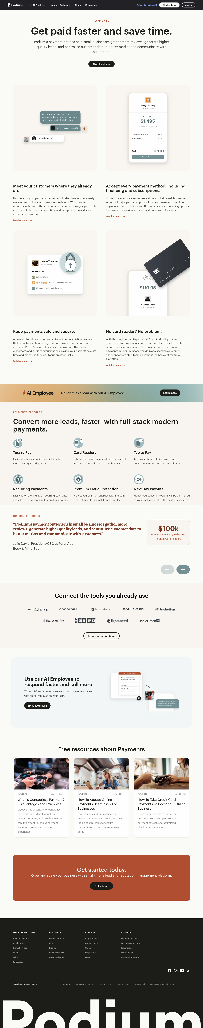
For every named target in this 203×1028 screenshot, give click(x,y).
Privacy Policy (105, 984)
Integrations (127, 947)
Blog (51, 943)
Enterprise (18, 962)
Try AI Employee (37, 705)
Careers (89, 947)
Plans (78, 4)
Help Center (90, 952)
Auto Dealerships (21, 938)
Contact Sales (91, 943)
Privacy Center (123, 984)
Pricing (52, 947)
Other (16, 957)
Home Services (20, 947)
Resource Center (57, 938)
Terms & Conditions (84, 984)
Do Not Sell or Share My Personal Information (155, 984)
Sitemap (66, 984)
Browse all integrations (101, 636)
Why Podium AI (92, 938)
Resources (91, 4)
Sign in (188, 5)
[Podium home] (15, 5)
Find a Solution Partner (132, 943)
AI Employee (39, 4)
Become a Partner (129, 938)
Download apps (56, 957)
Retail (15, 952)
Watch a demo (169, 5)
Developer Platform (130, 957)
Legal (87, 957)
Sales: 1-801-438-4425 (147, 5)
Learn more (170, 392)
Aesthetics (18, 943)
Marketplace (127, 952)
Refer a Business (56, 952)
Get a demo (101, 886)
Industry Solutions (60, 4)
